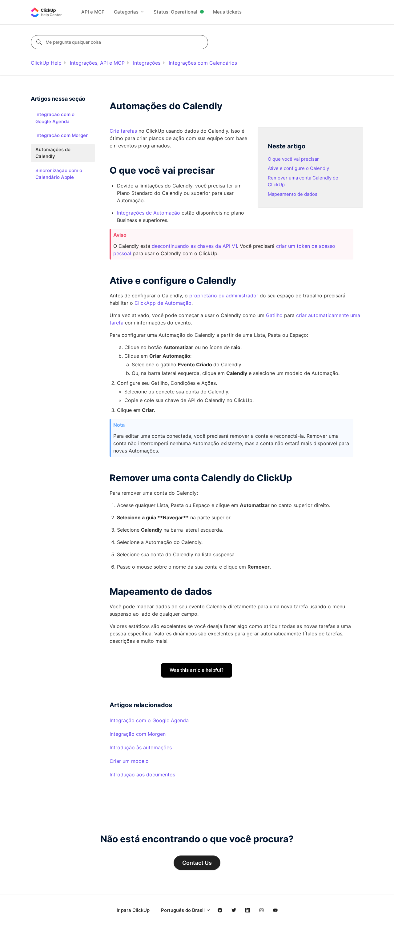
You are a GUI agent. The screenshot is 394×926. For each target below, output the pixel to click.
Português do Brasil (183, 910)
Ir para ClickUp (133, 910)
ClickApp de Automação (163, 303)
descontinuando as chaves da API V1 (194, 246)
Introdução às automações (141, 747)
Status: (175, 12)
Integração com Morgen (138, 734)
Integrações (146, 63)
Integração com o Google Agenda (149, 720)
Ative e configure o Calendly (298, 168)
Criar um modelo (129, 761)
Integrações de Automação (148, 213)
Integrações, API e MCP (97, 63)
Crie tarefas (123, 131)
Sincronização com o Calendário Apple (58, 173)
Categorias (127, 12)
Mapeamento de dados (292, 194)
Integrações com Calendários (203, 63)
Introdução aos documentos (142, 774)
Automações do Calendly (52, 153)
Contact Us (197, 863)
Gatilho (274, 315)
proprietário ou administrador (223, 295)
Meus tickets (227, 12)
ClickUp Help (46, 63)
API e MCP (93, 12)
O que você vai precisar (293, 159)
